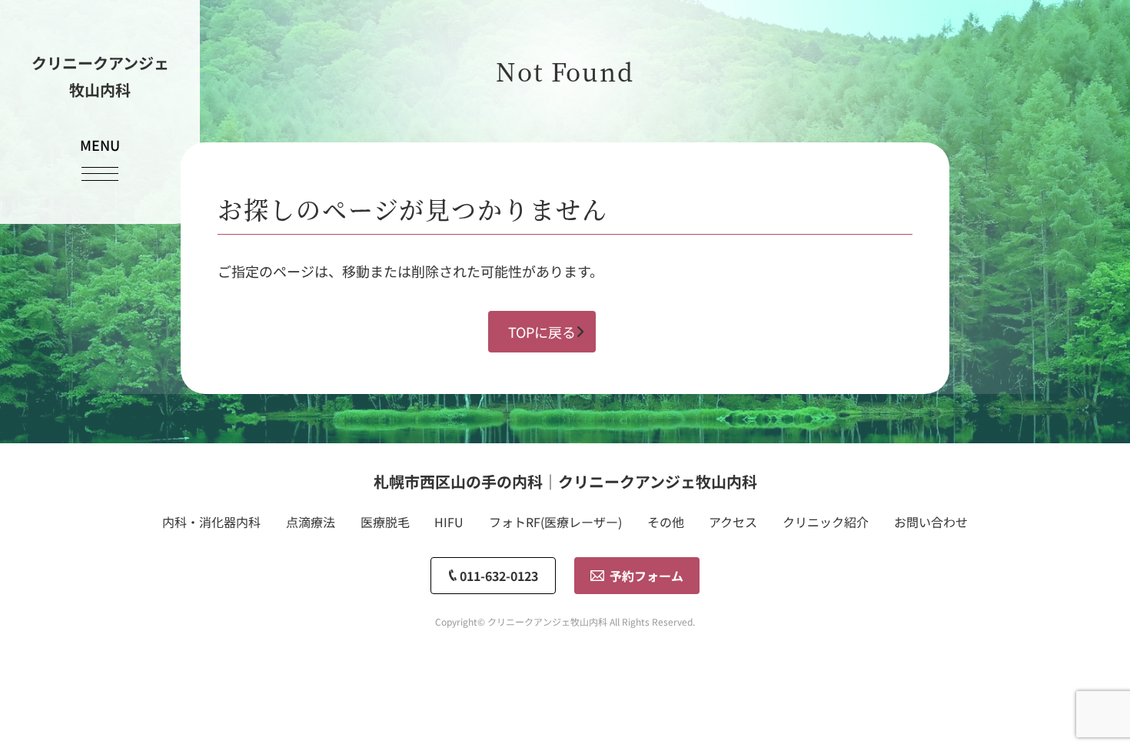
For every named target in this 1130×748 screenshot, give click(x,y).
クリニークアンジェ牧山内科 (100, 76)
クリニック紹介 (826, 522)
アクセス (733, 522)
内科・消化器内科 (211, 522)
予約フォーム (646, 575)
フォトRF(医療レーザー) (555, 522)
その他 (665, 522)
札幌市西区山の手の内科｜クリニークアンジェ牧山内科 (565, 481)
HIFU (449, 522)
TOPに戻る (542, 332)
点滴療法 (310, 522)
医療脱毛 (385, 522)
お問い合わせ (931, 522)
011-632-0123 (499, 575)
